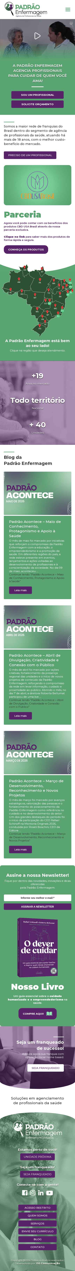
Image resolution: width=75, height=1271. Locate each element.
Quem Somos (37, 1215)
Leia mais (20, 590)
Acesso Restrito (37, 1207)
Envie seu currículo (38, 1231)
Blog (38, 1239)
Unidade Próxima (37, 1156)
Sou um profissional (37, 94)
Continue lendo (36, 578)
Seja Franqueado (37, 1174)
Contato (37, 1247)
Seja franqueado (45, 1068)
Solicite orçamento (37, 104)
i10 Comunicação (48, 1263)
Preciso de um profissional (30, 155)
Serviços (37, 1223)
